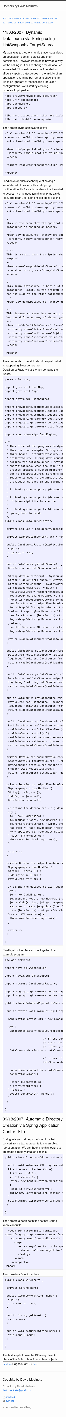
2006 (33, 18)
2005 (27, 18)
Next (35, 1364)
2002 (10, 18)
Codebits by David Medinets (20, 5)
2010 (55, 18)
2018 (44, 22)
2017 (38, 22)
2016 (33, 22)
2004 (22, 18)
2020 (50, 22)
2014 (22, 22)
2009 (50, 18)
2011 (5, 22)
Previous (7, 1364)
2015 (27, 22)
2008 (44, 18)
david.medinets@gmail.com (17, 1390)
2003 (16, 18)
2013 (16, 22)
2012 (10, 22)
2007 (38, 18)
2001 (5, 18)
